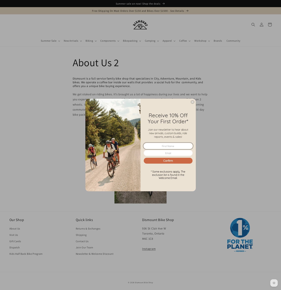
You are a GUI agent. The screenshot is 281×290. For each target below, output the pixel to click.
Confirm (168, 160)
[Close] (192, 102)
